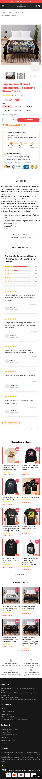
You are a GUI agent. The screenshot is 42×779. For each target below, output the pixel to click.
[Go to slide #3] (31, 75)
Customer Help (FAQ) (8, 740)
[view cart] (39, 6)
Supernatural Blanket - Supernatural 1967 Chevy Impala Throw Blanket (10, 640)
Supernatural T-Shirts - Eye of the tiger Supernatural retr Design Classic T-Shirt (10, 529)
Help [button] (38, 776)
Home (3, 12)
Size (3, 103)
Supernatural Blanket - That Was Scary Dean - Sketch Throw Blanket (11, 608)
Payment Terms (6, 732)
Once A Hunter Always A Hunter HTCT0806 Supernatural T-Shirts (10, 468)
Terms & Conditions (7, 711)
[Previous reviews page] (28, 428)
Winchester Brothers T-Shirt (30, 497)
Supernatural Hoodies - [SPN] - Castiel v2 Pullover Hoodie (10, 560)
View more (21, 574)
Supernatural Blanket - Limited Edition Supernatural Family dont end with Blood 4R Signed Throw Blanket (30, 642)
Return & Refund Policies (9, 735)
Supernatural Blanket (8, 16)
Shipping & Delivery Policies (9, 729)
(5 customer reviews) (18, 96)
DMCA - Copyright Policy (9, 717)
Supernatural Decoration (16, 12)
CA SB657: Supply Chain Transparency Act (14, 720)
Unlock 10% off (4, 770)
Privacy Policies (6, 714)
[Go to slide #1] (10, 75)
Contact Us (4, 737)
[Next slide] (38, 44)
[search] (36, 6)
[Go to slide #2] (21, 75)
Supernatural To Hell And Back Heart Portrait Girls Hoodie (30, 468)
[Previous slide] (4, 44)
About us (4, 708)
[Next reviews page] (38, 428)
